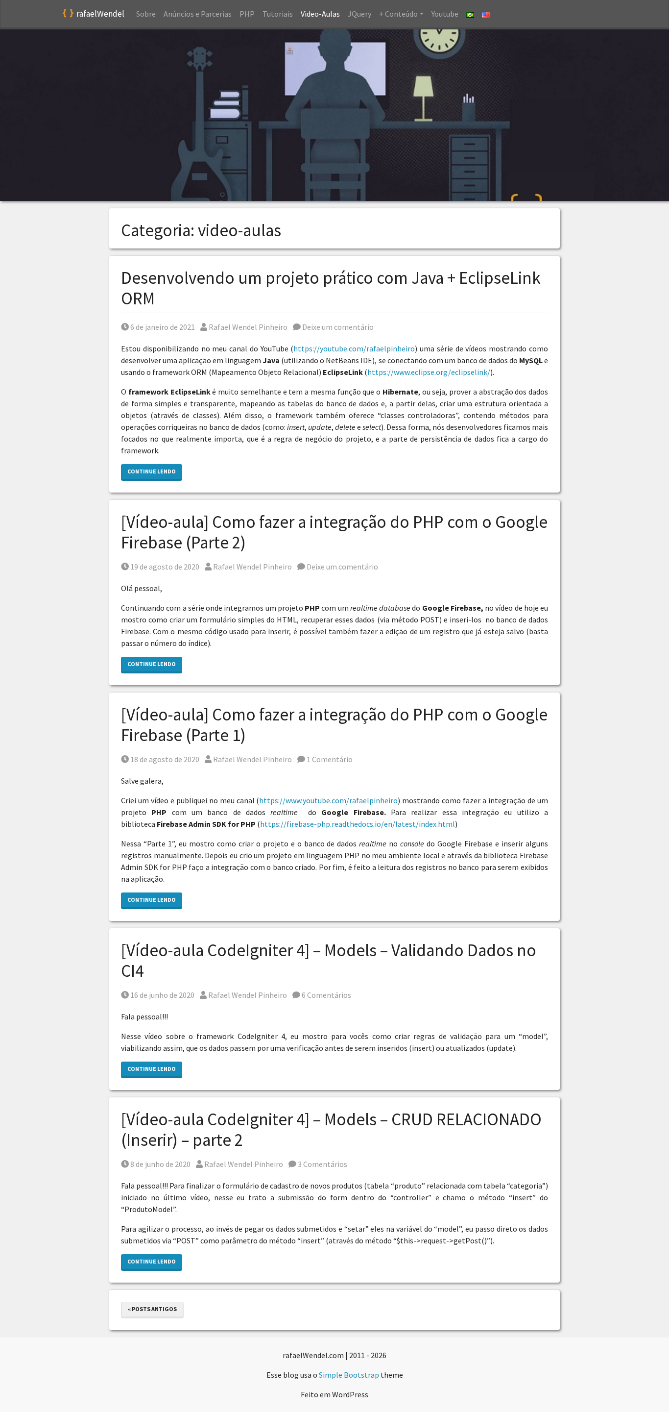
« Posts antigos (152, 1309)
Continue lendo (151, 471)
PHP (247, 14)
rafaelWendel (100, 13)
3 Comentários (321, 1164)
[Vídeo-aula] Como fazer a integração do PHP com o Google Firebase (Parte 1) (334, 725)
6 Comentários (325, 995)
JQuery (359, 14)
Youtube (444, 14)
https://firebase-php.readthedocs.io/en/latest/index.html (357, 824)
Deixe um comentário (337, 327)
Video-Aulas (320, 14)
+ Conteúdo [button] (398, 14)
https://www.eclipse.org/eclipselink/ (428, 372)
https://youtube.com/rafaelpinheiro (354, 348)
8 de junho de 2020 (160, 1164)
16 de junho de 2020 (162, 995)
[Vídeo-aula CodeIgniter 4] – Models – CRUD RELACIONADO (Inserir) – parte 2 (331, 1130)
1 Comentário (329, 759)
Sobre (146, 14)
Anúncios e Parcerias (198, 14)
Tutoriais (278, 14)
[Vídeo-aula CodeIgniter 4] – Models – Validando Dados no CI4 (328, 961)
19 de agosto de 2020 (164, 566)
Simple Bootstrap (349, 1375)
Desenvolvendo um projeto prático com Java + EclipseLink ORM (331, 288)
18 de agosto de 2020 (164, 759)
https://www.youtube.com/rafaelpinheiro (328, 800)
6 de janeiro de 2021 (162, 327)
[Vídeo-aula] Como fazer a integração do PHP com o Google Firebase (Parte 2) (334, 532)
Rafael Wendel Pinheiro (247, 327)
